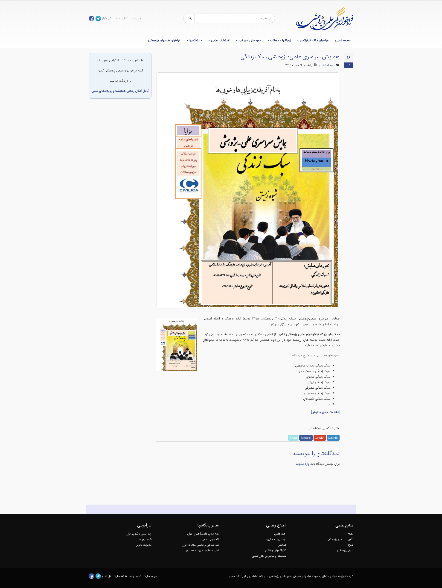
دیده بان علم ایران (275, 539)
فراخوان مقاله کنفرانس (314, 40)
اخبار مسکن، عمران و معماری (202, 550)
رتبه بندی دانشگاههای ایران (203, 534)
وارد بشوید (302, 464)
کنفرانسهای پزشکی (275, 550)
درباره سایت (150, 576)
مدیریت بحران (143, 545)
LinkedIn (333, 437)
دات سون (234, 576)
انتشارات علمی (220, 40)
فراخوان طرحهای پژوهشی (164, 40)
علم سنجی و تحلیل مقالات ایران (200, 545)
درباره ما (136, 18)
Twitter (293, 437)
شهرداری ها (145, 539)
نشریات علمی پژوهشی (340, 539)
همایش (282, 545)
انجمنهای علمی (210, 539)
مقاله (350, 534)
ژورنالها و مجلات (280, 40)
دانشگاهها (195, 40)
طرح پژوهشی (345, 550)
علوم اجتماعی (327, 65)
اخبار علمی (280, 534)
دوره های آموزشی (250, 40)
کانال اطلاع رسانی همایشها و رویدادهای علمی (120, 91)
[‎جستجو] (189, 18)
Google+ (320, 437)
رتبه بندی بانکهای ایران (138, 534)
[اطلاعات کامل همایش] (325, 412)
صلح (350, 545)
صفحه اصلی (342, 40)
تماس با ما (121, 18)
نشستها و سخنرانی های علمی (269, 556)
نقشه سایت (120, 576)
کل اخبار (106, 18)
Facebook (306, 437)
